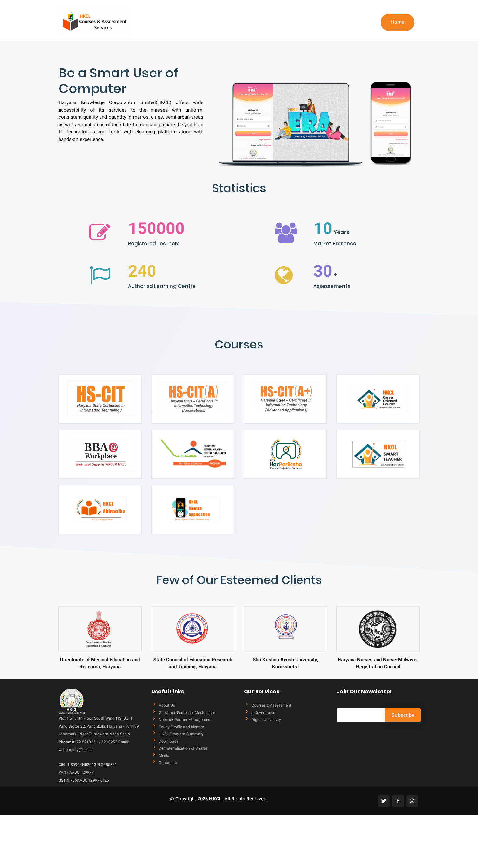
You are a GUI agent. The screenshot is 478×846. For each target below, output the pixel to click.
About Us (167, 705)
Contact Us (168, 763)
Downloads (169, 741)
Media (164, 755)
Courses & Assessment (271, 705)
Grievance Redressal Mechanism (187, 713)
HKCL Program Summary (181, 734)
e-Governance (263, 713)
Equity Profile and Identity (181, 727)
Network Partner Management (185, 720)
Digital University (266, 720)
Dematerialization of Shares (183, 748)
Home (397, 22)
